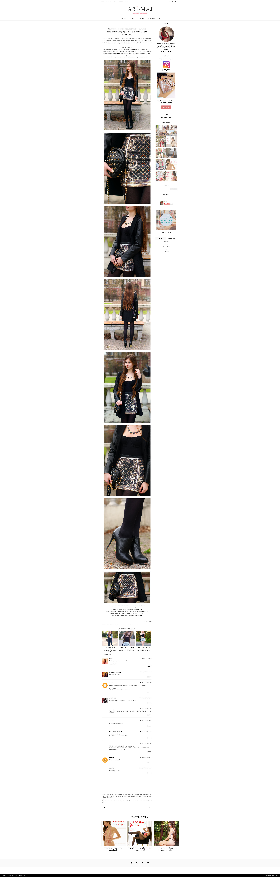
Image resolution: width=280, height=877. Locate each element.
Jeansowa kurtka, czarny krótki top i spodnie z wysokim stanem (110, 649)
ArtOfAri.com (166, 232)
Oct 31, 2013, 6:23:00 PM (145, 757)
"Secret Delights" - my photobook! (113, 849)
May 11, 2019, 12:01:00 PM (145, 767)
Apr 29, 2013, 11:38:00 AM (145, 697)
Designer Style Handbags (115, 731)
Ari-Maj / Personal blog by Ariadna (18, 875)
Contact (120, 1)
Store (126, 1)
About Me (108, 1)
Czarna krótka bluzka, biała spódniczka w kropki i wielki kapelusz (127, 649)
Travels (141, 18)
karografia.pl (275, 875)
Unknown (111, 757)
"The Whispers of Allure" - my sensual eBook (139, 849)
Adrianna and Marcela (115, 672)
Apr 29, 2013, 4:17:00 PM (145, 720)
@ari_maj (166, 70)
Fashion (122, 18)
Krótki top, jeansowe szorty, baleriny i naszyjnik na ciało (143, 649)
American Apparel (143, 40)
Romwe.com (142, 55)
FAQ (115, 1)
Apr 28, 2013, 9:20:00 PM (145, 682)
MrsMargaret (112, 698)
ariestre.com (166, 103)
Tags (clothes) (172, 238)
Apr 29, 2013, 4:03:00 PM (145, 708)
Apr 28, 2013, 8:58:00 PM (145, 672)
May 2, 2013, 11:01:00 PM (145, 743)
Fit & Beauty (166, 246)
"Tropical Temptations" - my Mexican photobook (166, 849)
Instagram (170, 58)
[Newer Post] (104, 807)
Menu (160, 238)
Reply (149, 666)
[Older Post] (149, 807)
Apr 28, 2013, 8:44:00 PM (145, 658)
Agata (110, 658)
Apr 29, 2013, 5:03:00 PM (145, 731)
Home (102, 1)
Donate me (166, 107)
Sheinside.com (133, 49)
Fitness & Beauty (153, 18)
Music (166, 249)
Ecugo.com (132, 57)
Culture (132, 18)
